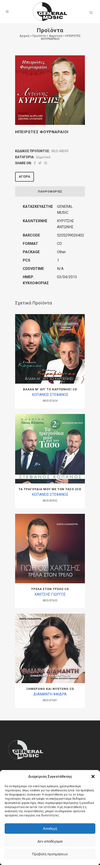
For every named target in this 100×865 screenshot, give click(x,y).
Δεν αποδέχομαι (50, 841)
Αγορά (24, 176)
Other (61, 252)
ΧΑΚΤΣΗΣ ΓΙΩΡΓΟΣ (50, 594)
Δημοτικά (55, 36)
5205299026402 (70, 235)
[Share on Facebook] (35, 163)
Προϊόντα (39, 36)
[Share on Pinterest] (45, 163)
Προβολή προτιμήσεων (50, 854)
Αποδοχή (50, 828)
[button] (93, 776)
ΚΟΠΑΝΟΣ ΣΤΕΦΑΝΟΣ (50, 394)
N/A (60, 268)
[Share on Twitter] (40, 163)
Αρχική (24, 36)
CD (59, 243)
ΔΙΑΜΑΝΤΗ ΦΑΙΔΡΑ (50, 694)
